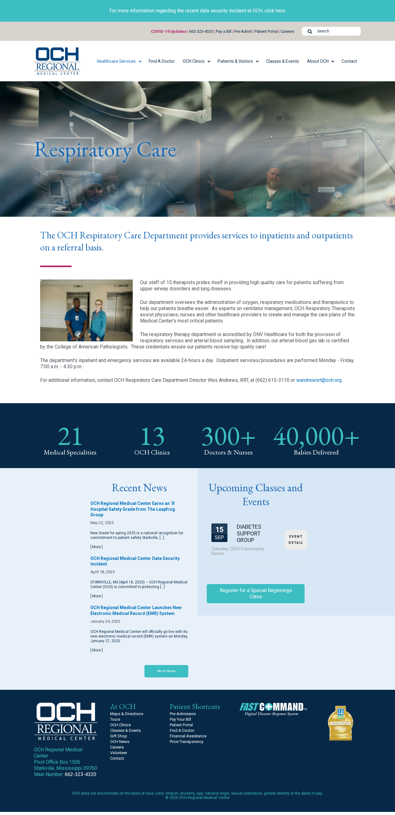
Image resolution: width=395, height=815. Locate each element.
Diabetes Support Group (249, 533)
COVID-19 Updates (168, 31)
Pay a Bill (223, 31)
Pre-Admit (243, 31)
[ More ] (96, 547)
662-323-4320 (201, 31)
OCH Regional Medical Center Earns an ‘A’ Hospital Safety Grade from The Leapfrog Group (132, 509)
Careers (287, 31)
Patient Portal (266, 31)
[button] (119, 61)
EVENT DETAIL (296, 540)
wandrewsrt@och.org (319, 380)
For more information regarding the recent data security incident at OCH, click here (197, 11)
